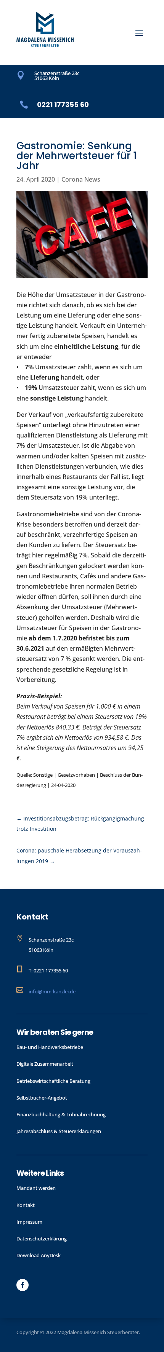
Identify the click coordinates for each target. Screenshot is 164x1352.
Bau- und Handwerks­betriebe (49, 1047)
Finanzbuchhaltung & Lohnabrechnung (61, 1114)
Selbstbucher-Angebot (41, 1097)
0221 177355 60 (63, 104)
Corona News (80, 179)
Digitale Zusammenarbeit (44, 1063)
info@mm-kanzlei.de (52, 991)
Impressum (29, 1221)
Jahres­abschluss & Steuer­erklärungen (58, 1131)
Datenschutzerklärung (41, 1238)
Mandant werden (36, 1187)
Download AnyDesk (38, 1255)
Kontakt (25, 1205)
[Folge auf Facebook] (22, 1285)
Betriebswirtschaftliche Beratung (53, 1080)
